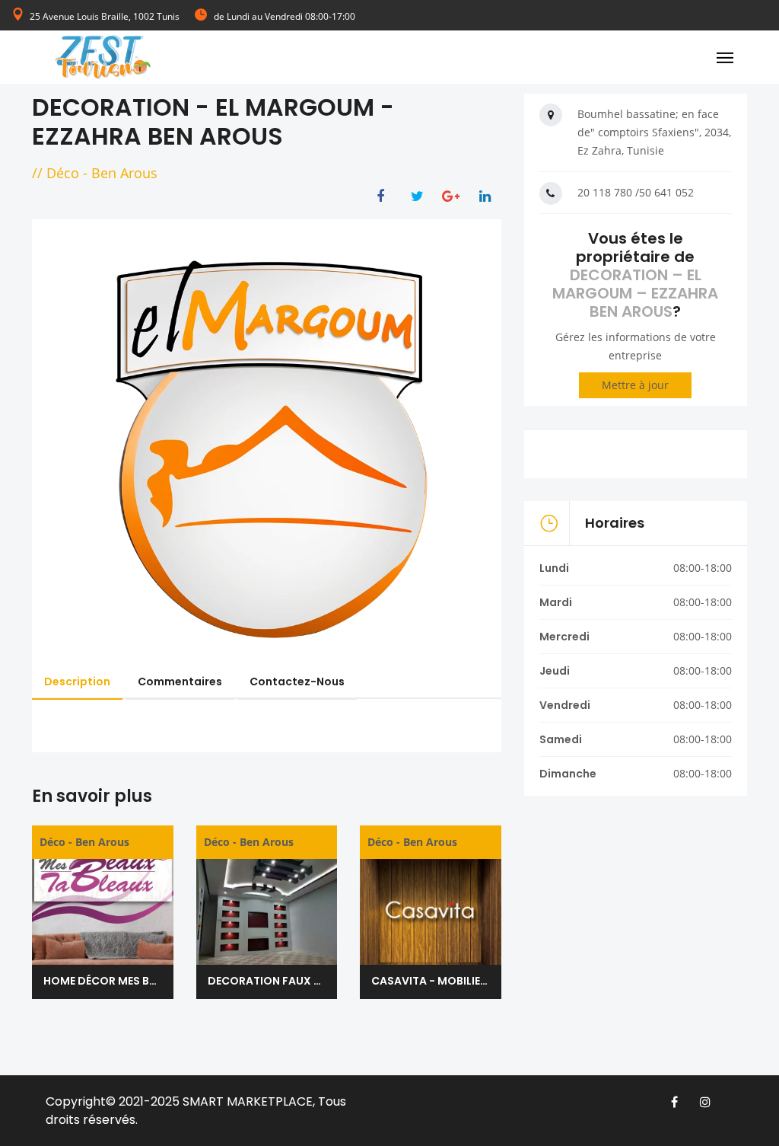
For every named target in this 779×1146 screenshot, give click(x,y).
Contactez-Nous (297, 681)
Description (77, 681)
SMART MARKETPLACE (248, 1101)
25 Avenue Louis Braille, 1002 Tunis (105, 16)
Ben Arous (124, 173)
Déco (62, 173)
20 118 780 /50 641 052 (635, 192)
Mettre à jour (635, 385)
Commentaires (180, 681)
